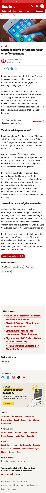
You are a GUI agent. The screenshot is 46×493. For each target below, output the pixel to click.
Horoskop (35, 432)
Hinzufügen (37, 122)
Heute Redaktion (16, 60)
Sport (15, 11)
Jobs (27, 2)
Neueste (39, 11)
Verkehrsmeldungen (30, 449)
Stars (3, 432)
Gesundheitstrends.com (19, 461)
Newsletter (6, 424)
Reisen (11, 452)
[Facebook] (11, 69)
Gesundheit (6, 449)
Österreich (6, 11)
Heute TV (30, 436)
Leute (10, 432)
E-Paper (7, 2)
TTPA (31, 481)
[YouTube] (24, 377)
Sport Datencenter (9, 445)
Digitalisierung (18, 267)
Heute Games (7, 436)
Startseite (4, 15)
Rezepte (36, 445)
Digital (15, 15)
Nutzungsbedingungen (29, 485)
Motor (3, 452)
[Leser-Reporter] (32, 6)
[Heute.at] (7, 6)
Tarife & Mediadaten (19, 481)
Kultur (18, 432)
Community (26, 420)
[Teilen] (16, 69)
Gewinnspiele (25, 445)
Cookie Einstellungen (9, 489)
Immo (18, 2)
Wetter (36, 420)
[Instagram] (13, 377)
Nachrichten (6, 420)
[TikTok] (18, 377)
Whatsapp (5, 362)
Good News (6, 267)
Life (10, 15)
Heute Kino (19, 436)
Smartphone (6, 271)
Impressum (5, 481)
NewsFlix (38, 2)
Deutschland (29, 416)
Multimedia (29, 267)
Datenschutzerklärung (9, 485)
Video (19, 452)
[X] (8, 377)
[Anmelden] (37, 6)
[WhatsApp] (7, 69)
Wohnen (16, 449)
